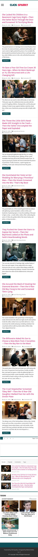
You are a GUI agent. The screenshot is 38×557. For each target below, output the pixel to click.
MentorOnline (30, 550)
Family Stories (17, 346)
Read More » (6, 60)
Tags (24, 462)
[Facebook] (20, 552)
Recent (3, 462)
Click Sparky (14, 550)
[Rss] (18, 552)
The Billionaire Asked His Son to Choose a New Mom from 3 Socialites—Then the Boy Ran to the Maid (18, 341)
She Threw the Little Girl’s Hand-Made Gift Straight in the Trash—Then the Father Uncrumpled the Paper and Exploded (23, 485)
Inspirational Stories (18, 131)
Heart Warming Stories (19, 240)
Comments (18, 462)
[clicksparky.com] (19, 4)
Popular (10, 462)
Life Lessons (16, 25)
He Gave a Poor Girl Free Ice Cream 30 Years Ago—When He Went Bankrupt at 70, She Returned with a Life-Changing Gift (24, 476)
